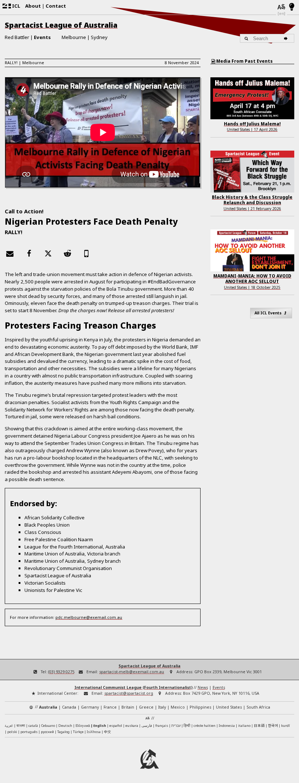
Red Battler (17, 37)
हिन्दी (187, 725)
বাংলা (20, 726)
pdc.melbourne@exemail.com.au (88, 617)
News (203, 687)
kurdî (285, 725)
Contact (56, 6)
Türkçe (78, 731)
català (33, 725)
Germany (90, 707)
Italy (162, 707)
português (29, 731)
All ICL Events (269, 312)
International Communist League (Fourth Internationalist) (133, 687)
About (33, 6)
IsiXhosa (94, 731)
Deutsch (65, 725)
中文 (107, 731)
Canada (69, 707)
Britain (127, 707)
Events (42, 37)
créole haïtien (204, 725)
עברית (175, 725)
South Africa (258, 707)
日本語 (259, 725)
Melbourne (74, 37)
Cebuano (48, 725)
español (115, 725)
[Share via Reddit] (67, 253)
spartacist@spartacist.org (128, 693)
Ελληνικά (82, 725)
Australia (48, 707)
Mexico (178, 707)
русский (47, 731)
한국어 (273, 725)
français (161, 725)
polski (12, 731)
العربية (9, 726)
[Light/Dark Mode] (292, 7)
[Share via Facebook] (29, 253)
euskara (131, 725)
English (99, 725)
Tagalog (63, 731)
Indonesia (227, 725)
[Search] (287, 38)
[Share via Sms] (86, 253)
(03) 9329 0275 (61, 671)
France (110, 707)
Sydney (99, 37)
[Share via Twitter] (48, 253)
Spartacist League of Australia (61, 25)
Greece (146, 707)
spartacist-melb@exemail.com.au (131, 671)
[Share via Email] (10, 253)
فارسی (146, 725)
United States (229, 707)
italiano (244, 725)
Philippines (200, 707)
